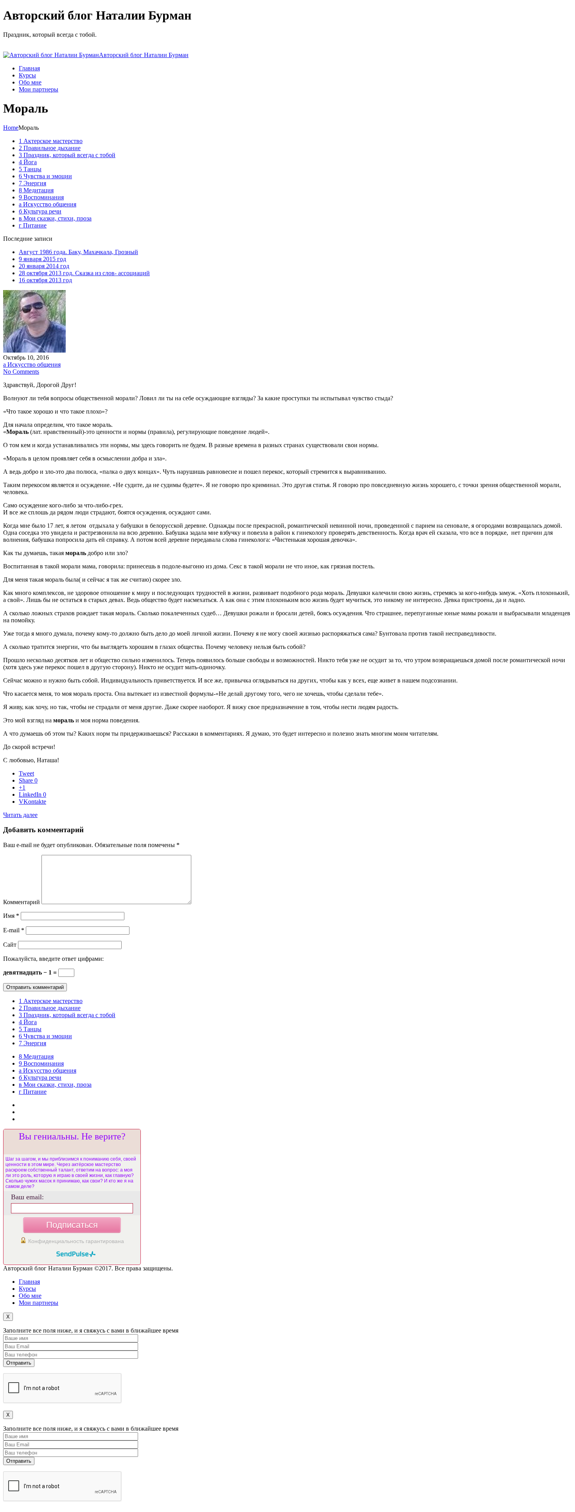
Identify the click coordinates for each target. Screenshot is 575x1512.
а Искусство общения (32, 364)
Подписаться (72, 1225)
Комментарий (21, 902)
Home (10, 127)
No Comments (21, 371)
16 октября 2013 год (45, 280)
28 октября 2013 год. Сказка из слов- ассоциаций (84, 273)
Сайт (9, 944)
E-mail (13, 930)
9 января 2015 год (42, 259)
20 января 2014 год (44, 266)
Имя (11, 915)
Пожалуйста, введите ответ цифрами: (53, 958)
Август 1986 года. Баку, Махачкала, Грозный (78, 252)
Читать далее (20, 815)
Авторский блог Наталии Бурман (144, 55)
